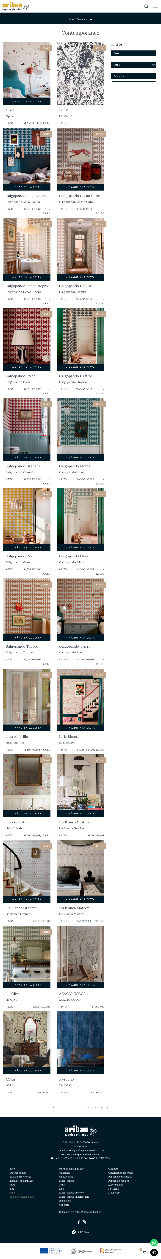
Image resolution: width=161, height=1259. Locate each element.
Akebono (66, 1082)
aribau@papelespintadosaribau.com (80, 1154)
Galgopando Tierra (74, 649)
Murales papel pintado (71, 1168)
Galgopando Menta (75, 469)
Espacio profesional (20, 1176)
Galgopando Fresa (20, 379)
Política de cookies (118, 1180)
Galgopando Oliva (73, 559)
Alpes (10, 113)
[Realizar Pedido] (144, 1252)
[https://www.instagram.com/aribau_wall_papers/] (84, 1222)
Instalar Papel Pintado (21, 1180)
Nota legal (113, 1188)
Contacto (113, 1168)
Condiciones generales (120, 1172)
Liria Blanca (69, 739)
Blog (11, 1188)
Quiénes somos (17, 1172)
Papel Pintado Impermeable (74, 1196)
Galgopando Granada (23, 469)
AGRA (10, 1082)
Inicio (71, 19)
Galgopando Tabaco (22, 649)
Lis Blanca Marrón (74, 911)
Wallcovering (66, 1176)
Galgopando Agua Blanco (26, 199)
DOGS (65, 113)
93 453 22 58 (80, 1146)
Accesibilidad (115, 1184)
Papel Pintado (66, 1180)
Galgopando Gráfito (75, 379)
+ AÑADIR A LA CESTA (26, 101)
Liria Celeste (16, 825)
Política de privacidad (120, 1176)
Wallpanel (64, 1172)
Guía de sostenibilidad (21, 1196)
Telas (62, 1184)
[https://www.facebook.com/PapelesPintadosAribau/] (78, 1222)
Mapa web (114, 1192)
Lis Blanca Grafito (74, 825)
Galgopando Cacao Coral (79, 199)
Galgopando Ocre (20, 559)
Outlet (13, 1192)
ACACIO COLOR (72, 996)
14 (102, 1107)
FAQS (12, 1184)
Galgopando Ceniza (75, 289)
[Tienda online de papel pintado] (15, 6)
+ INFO (9, 123)
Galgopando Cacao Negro (27, 289)
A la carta (64, 1204)
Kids (61, 1188)
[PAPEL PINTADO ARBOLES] (80, 957)
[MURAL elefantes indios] (26, 1042)
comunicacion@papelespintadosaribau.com (80, 1150)
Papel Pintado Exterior (71, 1192)
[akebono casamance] (80, 1042)
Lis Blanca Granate (21, 911)
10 (96, 1107)
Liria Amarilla (17, 739)
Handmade (65, 1200)
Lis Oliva (13, 996)
